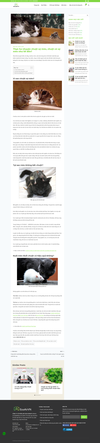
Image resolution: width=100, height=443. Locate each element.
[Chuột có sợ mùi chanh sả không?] (71, 43)
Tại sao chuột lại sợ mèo (26, 341)
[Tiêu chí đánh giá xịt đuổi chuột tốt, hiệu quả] (71, 61)
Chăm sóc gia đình (73, 24)
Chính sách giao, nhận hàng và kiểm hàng (49, 414)
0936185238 (35, 0)
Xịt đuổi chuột (17, 344)
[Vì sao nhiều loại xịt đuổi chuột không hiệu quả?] (71, 69)
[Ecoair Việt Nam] (16, 5)
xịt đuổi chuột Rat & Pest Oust (28, 326)
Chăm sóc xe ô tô (73, 26)
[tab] (34, 395)
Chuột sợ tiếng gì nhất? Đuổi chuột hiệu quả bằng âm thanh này (41, 250)
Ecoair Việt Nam (24, 315)
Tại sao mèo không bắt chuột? (21, 71)
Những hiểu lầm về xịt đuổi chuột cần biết (81, 50)
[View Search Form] (88, 5)
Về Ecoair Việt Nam (54, 5)
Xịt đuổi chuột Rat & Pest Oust (27, 344)
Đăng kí (84, 417)
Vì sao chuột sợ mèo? (19, 69)
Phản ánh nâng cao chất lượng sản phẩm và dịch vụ (51, 423)
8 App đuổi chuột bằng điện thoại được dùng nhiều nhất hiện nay (23, 354)
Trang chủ (36, 5)
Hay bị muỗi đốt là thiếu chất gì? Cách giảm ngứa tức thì (52, 354)
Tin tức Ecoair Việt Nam (74, 34)
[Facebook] (86, 1)
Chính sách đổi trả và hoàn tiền (47, 417)
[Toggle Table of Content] (30, 68)
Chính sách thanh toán (45, 420)
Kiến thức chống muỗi (74, 32)
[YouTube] (88, 1)
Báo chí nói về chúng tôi (74, 22)
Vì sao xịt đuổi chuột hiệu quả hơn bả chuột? (81, 77)
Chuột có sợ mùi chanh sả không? (80, 42)
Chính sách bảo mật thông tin (46, 412)
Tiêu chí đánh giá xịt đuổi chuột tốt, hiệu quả (81, 59)
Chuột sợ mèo (17, 341)
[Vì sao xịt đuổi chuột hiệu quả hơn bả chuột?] (71, 78)
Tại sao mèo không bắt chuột (39, 341)
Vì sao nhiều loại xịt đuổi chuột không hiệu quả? (81, 68)
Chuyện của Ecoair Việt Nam (46, 409)
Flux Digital (28, 440)
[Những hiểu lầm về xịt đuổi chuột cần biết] (71, 52)
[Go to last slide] (15, 381)
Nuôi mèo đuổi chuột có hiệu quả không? (23, 73)
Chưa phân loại (72, 28)
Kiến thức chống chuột (18, 46)
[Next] (60, 381)
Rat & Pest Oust (40, 315)
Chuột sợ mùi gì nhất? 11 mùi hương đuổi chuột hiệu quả (50, 388)
